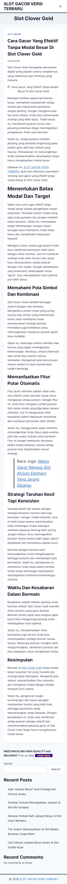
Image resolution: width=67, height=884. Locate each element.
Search (8, 763)
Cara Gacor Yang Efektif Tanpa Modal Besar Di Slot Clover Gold (32, 47)
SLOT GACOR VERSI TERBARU (39, 879)
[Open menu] (60, 6)
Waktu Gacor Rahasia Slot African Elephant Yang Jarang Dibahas (34, 473)
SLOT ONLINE (14, 34)
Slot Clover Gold (32, 667)
